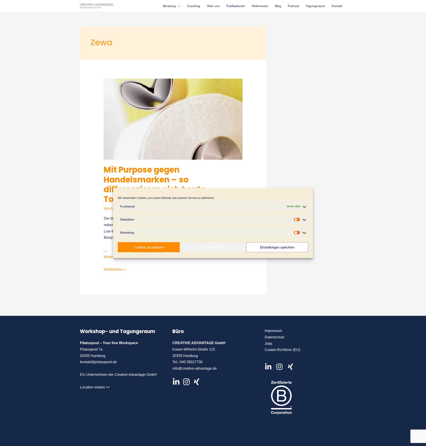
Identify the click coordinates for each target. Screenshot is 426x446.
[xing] (291, 366)
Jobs (268, 343)
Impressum (273, 331)
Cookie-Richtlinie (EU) (282, 350)
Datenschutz (274, 337)
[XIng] (196, 382)
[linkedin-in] (270, 366)
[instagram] (281, 366)
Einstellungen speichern (277, 247)
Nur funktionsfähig (213, 247)
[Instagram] (186, 382)
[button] (178, 6)
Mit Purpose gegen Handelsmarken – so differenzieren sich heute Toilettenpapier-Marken (154, 184)
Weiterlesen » (114, 270)
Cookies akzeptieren (149, 247)
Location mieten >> (95, 387)
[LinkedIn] (176, 382)
